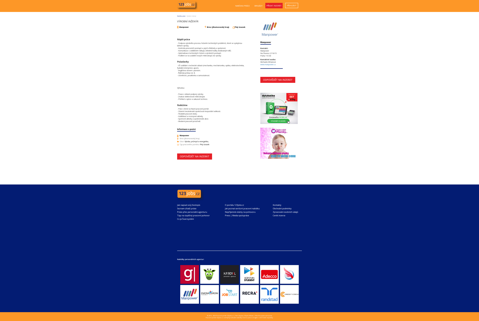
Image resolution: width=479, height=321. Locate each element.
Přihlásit (291, 5)
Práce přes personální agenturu (192, 212)
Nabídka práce (242, 5)
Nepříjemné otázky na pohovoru (240, 212)
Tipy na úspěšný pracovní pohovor (193, 215)
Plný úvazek (240, 27)
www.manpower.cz (268, 64)
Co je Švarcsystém (185, 219)
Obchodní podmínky (282, 208)
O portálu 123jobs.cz (234, 205)
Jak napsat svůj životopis (188, 205)
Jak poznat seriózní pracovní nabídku (242, 208)
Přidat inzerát (274, 5)
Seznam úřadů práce (186, 208)
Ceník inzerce (279, 215)
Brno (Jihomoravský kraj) (218, 27)
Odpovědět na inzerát (194, 156)
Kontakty (277, 205)
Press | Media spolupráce (237, 215)
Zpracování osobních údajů (285, 212)
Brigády (258, 5)
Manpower (184, 27)
